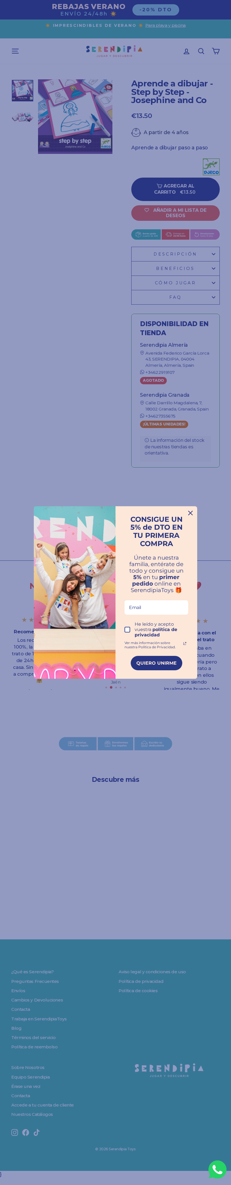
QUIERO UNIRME (156, 663)
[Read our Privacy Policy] (184, 643)
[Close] (190, 513)
